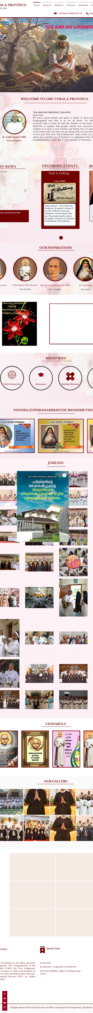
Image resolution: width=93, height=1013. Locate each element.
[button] (64, 475)
